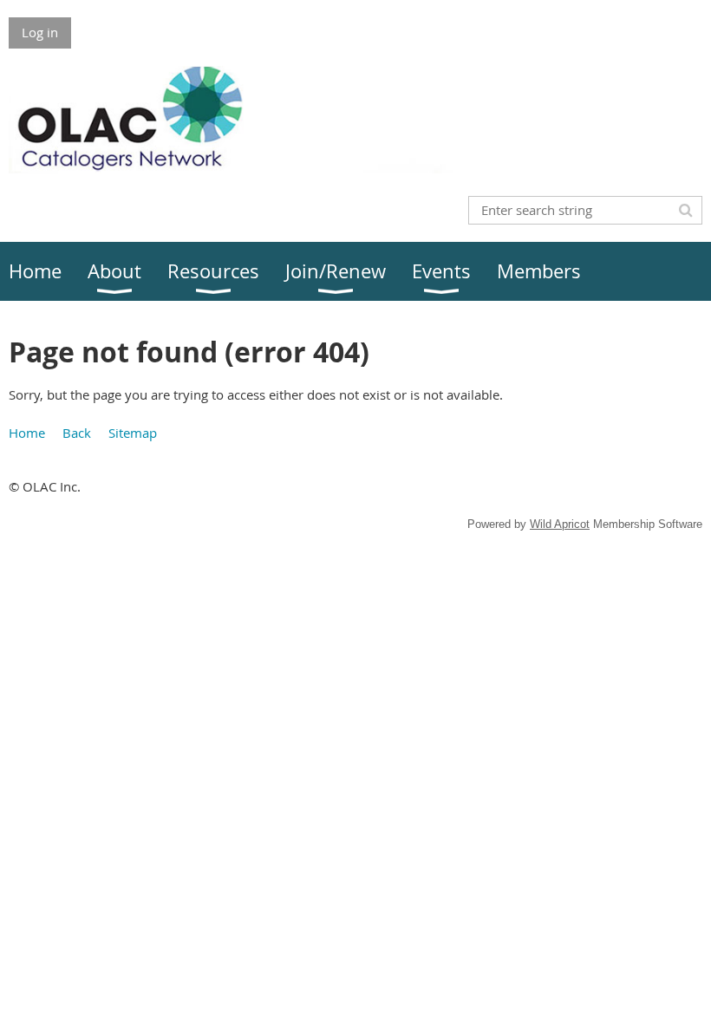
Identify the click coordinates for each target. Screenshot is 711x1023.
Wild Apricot (560, 524)
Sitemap (132, 432)
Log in (40, 32)
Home (27, 432)
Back (76, 432)
